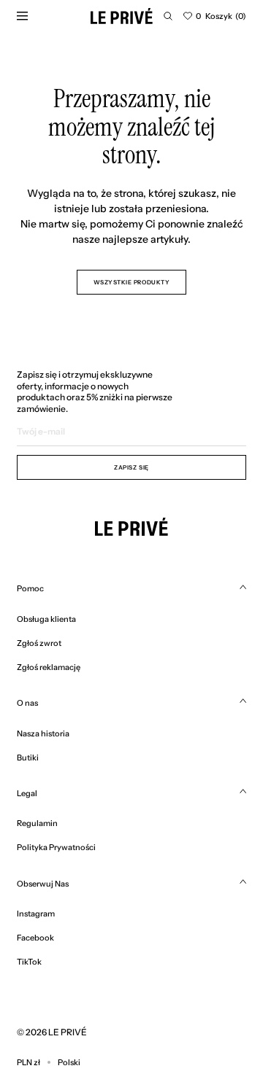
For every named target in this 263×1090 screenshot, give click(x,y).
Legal (27, 793)
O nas (27, 703)
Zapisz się (131, 467)
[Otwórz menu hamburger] (22, 16)
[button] (168, 16)
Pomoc (30, 588)
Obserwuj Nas (43, 884)
